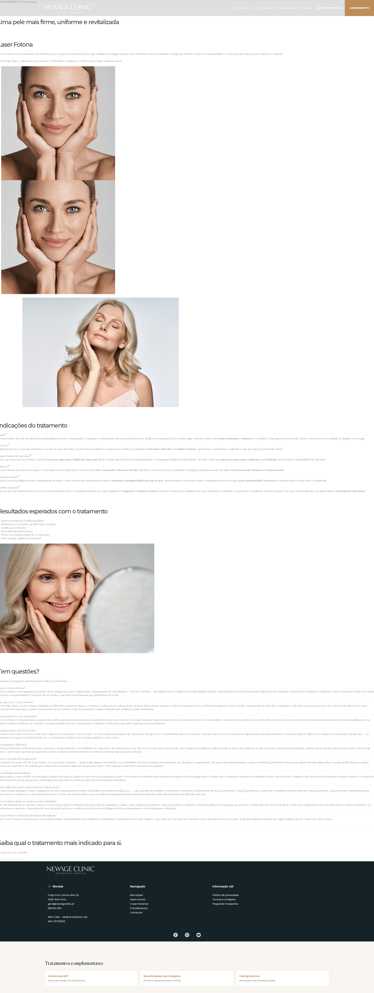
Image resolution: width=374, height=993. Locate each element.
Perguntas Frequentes (225, 904)
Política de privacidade (225, 895)
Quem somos (242, 7)
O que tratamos (263, 7)
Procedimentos (286, 7)
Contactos (306, 7)
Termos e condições (224, 899)
